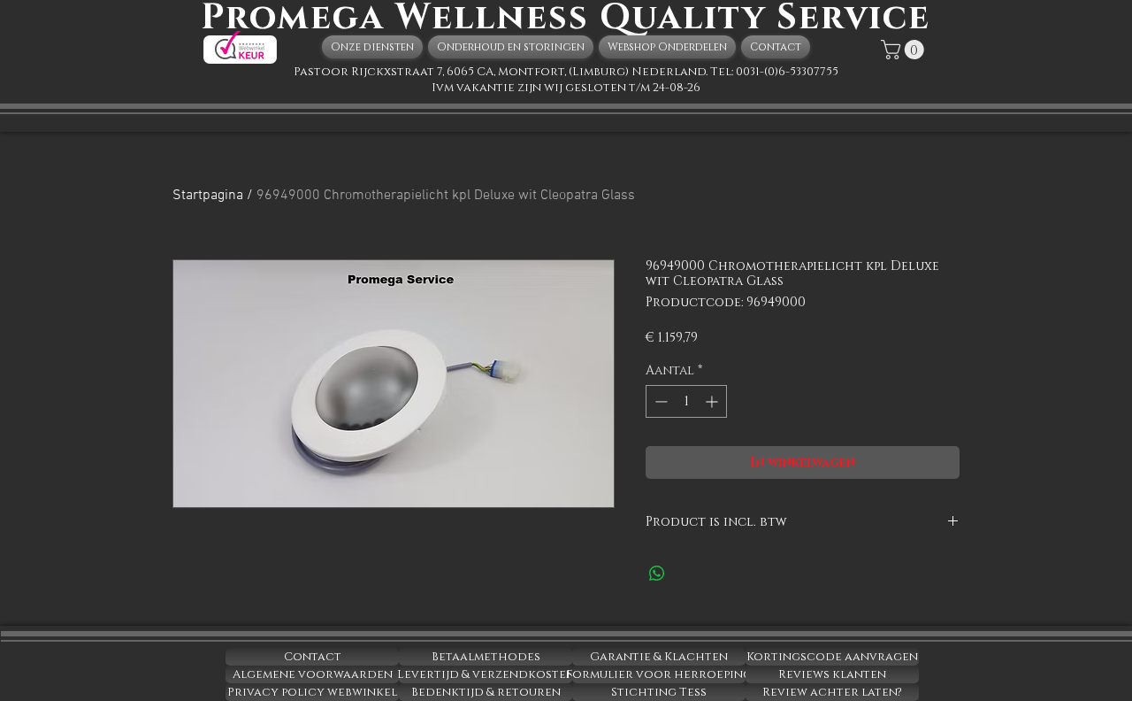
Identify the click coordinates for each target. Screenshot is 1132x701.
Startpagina (207, 195)
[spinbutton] (686, 401)
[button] (905, 49)
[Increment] (713, 401)
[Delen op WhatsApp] (657, 573)
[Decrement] (659, 401)
